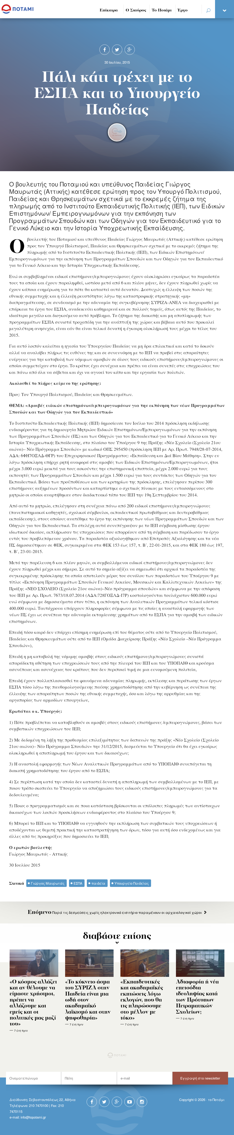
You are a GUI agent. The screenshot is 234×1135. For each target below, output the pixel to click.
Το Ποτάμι (162, 10)
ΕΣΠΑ (78, 883)
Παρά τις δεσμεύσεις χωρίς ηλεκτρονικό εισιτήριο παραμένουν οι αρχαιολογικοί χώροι (115, 912)
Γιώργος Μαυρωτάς (47, 883)
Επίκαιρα (109, 10)
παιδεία (98, 883)
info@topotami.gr (33, 1117)
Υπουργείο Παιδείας (131, 883)
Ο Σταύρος (136, 10)
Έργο (183, 10)
